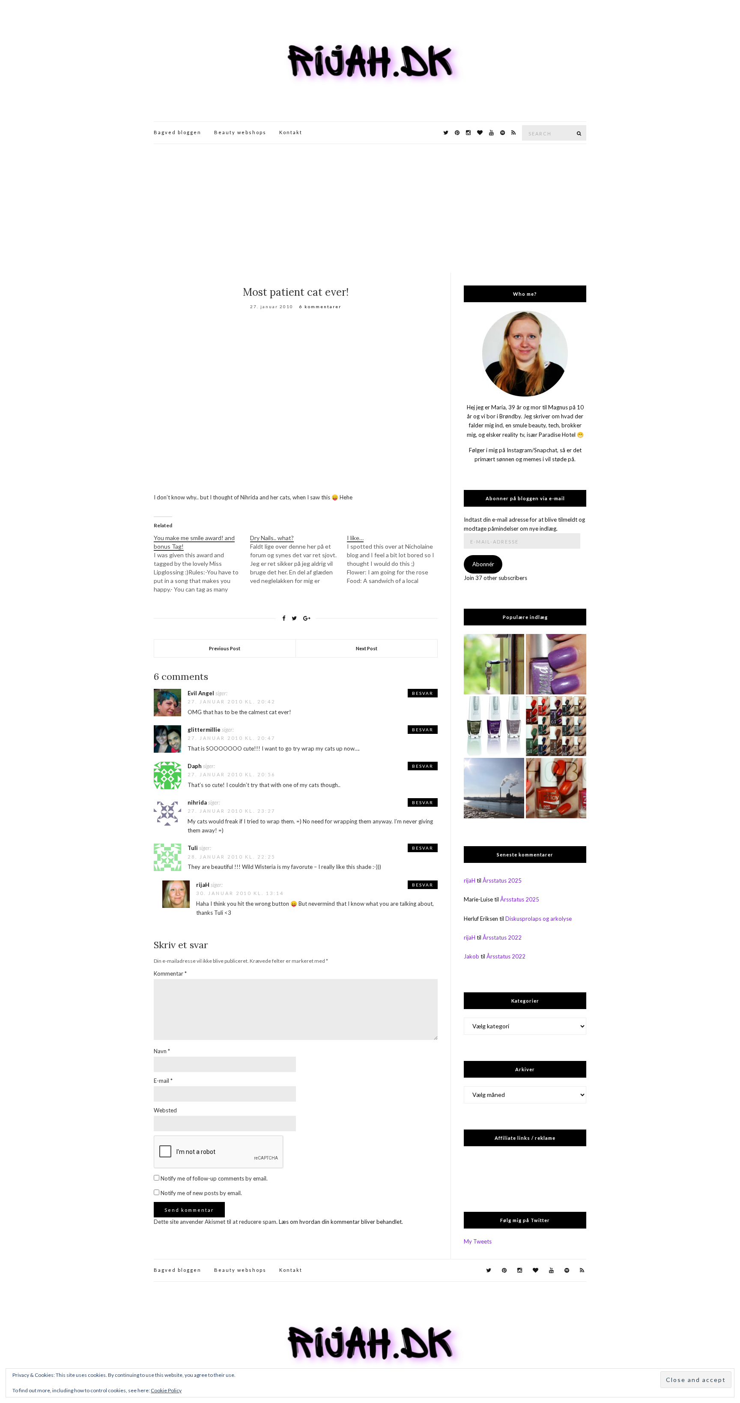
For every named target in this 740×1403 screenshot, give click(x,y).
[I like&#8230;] (395, 559)
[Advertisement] (370, 208)
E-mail (163, 1080)
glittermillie (204, 729)
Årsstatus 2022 (502, 937)
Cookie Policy (166, 1390)
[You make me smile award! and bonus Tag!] (202, 564)
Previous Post (224, 648)
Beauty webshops (240, 132)
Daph (195, 766)
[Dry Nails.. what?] (298, 559)
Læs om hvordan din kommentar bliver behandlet (340, 1221)
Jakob (471, 956)
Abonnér (483, 564)
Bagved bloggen (177, 132)
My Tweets (478, 1241)
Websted (165, 1110)
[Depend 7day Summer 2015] (556, 788)
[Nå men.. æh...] (494, 664)
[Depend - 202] (556, 664)
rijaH (202, 884)
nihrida (197, 802)
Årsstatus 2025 (502, 880)
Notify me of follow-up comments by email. (214, 1178)
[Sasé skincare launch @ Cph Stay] (494, 788)
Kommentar (170, 973)
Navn (162, 1051)
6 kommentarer (320, 306)
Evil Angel (201, 693)
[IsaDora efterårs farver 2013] (494, 726)
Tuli (193, 847)
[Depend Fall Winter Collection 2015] (556, 726)
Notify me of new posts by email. (201, 1193)
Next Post (366, 648)
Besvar (422, 693)
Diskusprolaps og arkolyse (538, 918)
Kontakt (290, 132)
